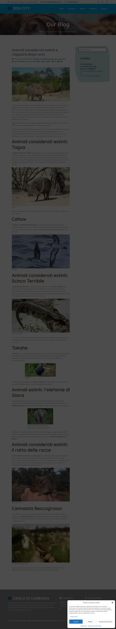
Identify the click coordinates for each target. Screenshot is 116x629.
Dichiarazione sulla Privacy (95, 626)
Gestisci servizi (74, 616)
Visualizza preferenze (105, 622)
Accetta (76, 622)
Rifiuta (90, 622)
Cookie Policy (83, 626)
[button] (112, 603)
